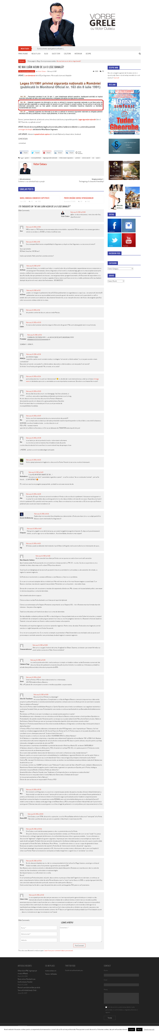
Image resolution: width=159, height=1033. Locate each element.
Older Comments (23, 211)
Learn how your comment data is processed (58, 950)
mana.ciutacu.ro (50, 971)
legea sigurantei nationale (50, 158)
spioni (98, 158)
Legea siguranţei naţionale (87, 119)
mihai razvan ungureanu (66, 158)
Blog (46, 54)
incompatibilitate (36, 158)
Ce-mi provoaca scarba (48, 61)
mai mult (116, 78)
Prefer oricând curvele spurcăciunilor (78, 198)
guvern (27, 158)
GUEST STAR (56, 54)
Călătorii (67, 54)
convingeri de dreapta (25, 129)
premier (77, 158)
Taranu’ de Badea (51, 974)
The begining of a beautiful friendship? (91, 181)
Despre (88, 54)
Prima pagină (23, 54)
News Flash (36, 54)
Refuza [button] (139, 1029)
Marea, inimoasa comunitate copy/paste (34, 198)
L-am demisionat (29, 75)
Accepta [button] (131, 1029)
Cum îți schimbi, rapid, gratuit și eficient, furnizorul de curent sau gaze (59, 49)
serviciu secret (86, 158)
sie (93, 158)
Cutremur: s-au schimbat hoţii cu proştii (31, 181)
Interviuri (78, 54)
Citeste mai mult (149, 1029)
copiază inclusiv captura (42, 134)
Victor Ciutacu (42, 71)
